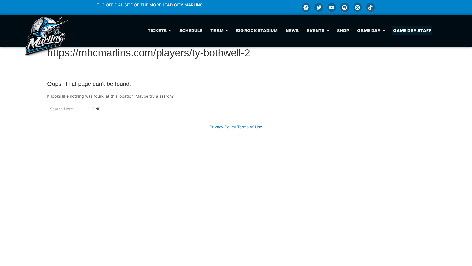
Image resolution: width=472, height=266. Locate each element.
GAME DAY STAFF (412, 30)
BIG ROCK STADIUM (257, 30)
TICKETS (157, 30)
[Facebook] (305, 7)
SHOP (343, 30)
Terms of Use (249, 126)
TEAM (217, 30)
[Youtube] (331, 7)
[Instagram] (357, 7)
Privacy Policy (223, 126)
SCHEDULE (191, 30)
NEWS (292, 30)
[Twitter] (318, 7)
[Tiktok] (370, 7)
